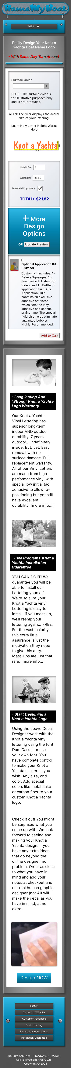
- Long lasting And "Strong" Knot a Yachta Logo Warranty (33, 401)
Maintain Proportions (23, 188)
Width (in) (25, 177)
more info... (42, 505)
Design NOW (34, 977)
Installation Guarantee (34, 1037)
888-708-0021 (42, 1059)
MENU (32, 26)
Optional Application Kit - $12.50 (38, 266)
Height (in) (26, 167)
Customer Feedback (34, 1018)
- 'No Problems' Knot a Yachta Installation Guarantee (33, 562)
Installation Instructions (34, 1031)
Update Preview (36, 244)
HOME (34, 1006)
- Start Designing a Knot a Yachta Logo (30, 716)
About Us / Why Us (34, 1012)
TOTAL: (27, 198)
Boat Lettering (34, 1025)
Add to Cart (49, 335)
